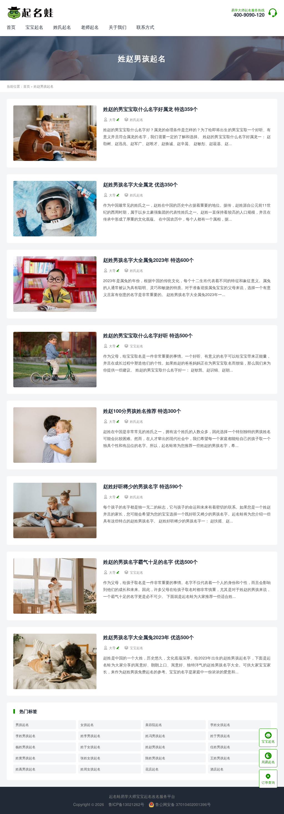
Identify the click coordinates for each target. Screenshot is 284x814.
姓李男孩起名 (90, 735)
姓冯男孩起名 (155, 735)
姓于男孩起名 (220, 735)
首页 (11, 27)
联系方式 (145, 27)
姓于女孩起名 (90, 746)
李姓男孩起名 (26, 735)
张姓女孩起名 (90, 757)
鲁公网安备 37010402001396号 (182, 804)
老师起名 (90, 27)
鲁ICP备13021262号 (126, 804)
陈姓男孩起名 (155, 757)
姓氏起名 (62, 27)
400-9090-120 (248, 13)
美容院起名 (153, 724)
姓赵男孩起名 (155, 746)
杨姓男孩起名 (26, 746)
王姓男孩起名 (220, 757)
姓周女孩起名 (90, 769)
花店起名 (152, 769)
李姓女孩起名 (220, 724)
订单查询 (268, 779)
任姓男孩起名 (220, 746)
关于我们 (117, 27)
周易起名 (268, 758)
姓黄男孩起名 (26, 757)
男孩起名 (22, 724)
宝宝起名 (34, 27)
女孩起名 (87, 724)
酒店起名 (217, 769)
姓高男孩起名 (26, 769)
